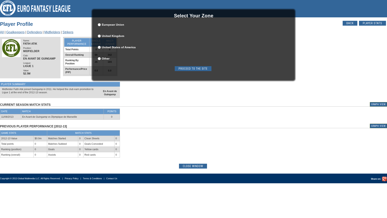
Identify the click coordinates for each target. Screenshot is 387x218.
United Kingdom (113, 36)
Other (105, 58)
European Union (113, 24)
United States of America (119, 47)
